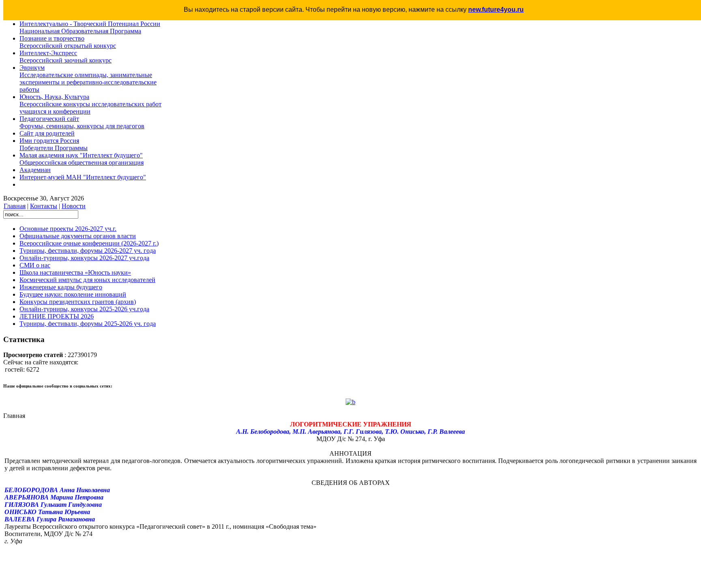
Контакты (43, 205)
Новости (74, 205)
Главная (15, 205)
